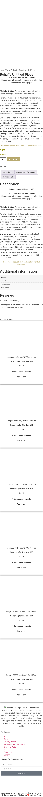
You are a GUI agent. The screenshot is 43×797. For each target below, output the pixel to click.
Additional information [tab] (26, 172)
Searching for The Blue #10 (21, 425)
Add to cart (13, 159)
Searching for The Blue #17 (21, 616)
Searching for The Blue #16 (21, 679)
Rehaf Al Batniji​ (11, 70)
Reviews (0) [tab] (8, 177)
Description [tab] (8, 172)
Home (2, 70)
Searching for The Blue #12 (21, 361)
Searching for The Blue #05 (21, 489)
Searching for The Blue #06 (21, 552)
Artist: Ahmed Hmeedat (21, 372)
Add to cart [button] (21, 377)
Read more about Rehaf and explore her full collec (22, 146)
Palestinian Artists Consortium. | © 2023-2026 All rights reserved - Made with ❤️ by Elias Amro (21, 794)
